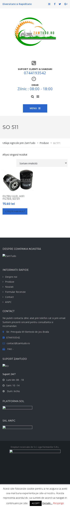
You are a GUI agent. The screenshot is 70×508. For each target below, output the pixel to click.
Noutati (9, 286)
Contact (9, 297)
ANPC (8, 302)
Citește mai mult (15, 211)
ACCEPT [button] (36, 503)
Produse (9, 281)
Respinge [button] (58, 503)
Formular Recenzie (15, 291)
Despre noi (11, 276)
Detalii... (47, 503)
